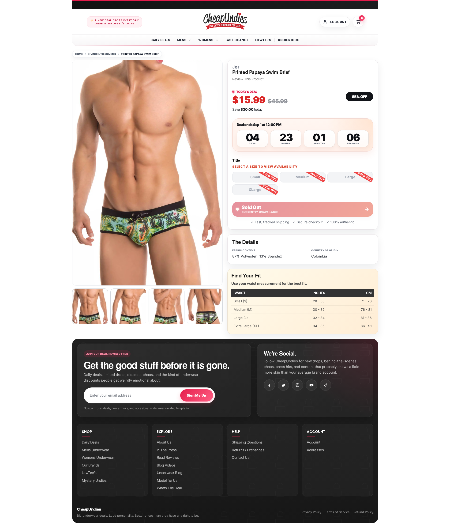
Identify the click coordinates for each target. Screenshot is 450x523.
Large (350, 177)
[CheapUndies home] (225, 21)
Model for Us (167, 480)
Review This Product (248, 79)
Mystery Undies (94, 480)
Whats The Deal (169, 488)
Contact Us (240, 457)
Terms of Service (337, 512)
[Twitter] (283, 385)
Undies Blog (289, 40)
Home (79, 54)
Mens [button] (182, 40)
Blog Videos (166, 465)
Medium (303, 177)
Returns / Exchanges (248, 450)
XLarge (255, 189)
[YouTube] (311, 385)
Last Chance (236, 40)
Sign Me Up (196, 395)
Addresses (315, 450)
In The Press (167, 450)
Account (313, 442)
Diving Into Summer (102, 54)
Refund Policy (363, 512)
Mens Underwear (95, 450)
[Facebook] (269, 385)
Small (255, 177)
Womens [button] (205, 40)
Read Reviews (168, 457)
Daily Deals (160, 40)
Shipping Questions (247, 442)
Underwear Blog (169, 472)
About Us (164, 442)
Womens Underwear (98, 457)
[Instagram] (297, 385)
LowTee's (263, 40)
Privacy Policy (311, 512)
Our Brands (91, 465)
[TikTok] (325, 385)
